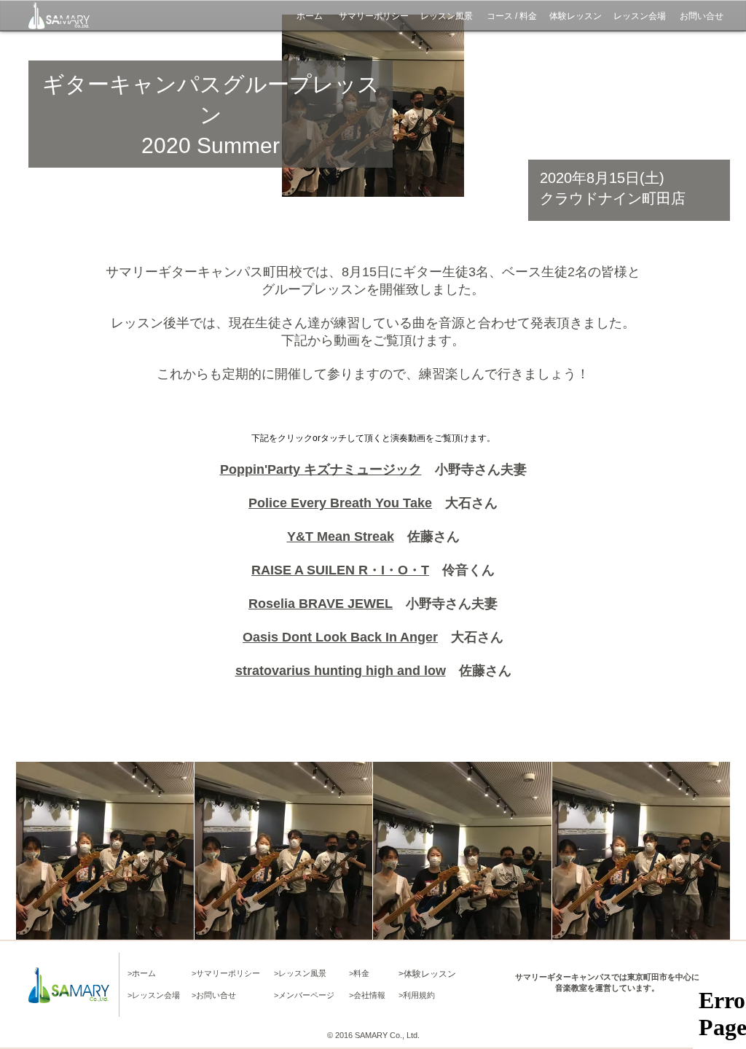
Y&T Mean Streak (340, 536)
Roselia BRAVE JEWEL (320, 603)
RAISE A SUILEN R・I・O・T (340, 570)
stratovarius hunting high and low (340, 670)
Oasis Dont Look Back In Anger (340, 637)
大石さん (465, 503)
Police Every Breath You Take (340, 503)
